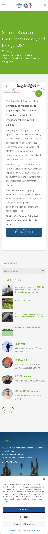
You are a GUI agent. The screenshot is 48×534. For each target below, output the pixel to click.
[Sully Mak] (7, 346)
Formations (27, 55)
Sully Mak (20, 343)
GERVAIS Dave (23, 360)
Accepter (24, 509)
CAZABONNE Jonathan (27, 391)
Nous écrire (10, 465)
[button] (44, 479)
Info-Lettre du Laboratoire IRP (27, 327)
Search (44, 271)
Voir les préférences (24, 524)
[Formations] (38, 93)
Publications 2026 (22, 301)
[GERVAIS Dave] (7, 362)
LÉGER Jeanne (23, 376)
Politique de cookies (13, 530)
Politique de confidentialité (31, 530)
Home (4, 55)
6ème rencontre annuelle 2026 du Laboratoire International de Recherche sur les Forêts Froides (29, 289)
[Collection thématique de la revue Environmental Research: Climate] (7, 317)
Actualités (15, 55)
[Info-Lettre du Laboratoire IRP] (7, 330)
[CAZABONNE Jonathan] (7, 393)
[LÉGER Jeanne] (7, 379)
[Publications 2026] (7, 303)
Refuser (24, 517)
